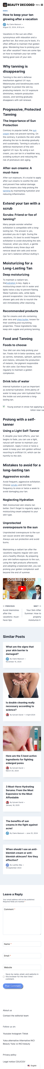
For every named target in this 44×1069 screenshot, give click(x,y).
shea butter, (23, 319)
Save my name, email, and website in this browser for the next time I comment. (22, 976)
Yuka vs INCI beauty (20, 1043)
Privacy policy (9, 1055)
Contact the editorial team (16, 1015)
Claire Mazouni (15, 24)
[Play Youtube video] (22, 588)
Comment (9, 909)
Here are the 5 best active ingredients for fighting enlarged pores (21, 759)
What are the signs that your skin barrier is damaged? (20, 650)
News (5, 11)
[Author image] (4, 24)
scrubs (14, 485)
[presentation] (22, 685)
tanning (7, 191)
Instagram (17, 1033)
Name (8, 944)
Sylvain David (17, 715)
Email (7, 956)
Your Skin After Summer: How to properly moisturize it (33, 613)
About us (7, 1010)
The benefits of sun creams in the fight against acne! (22, 825)
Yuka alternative (11, 1040)
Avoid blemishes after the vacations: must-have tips (11, 613)
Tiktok (25, 1033)
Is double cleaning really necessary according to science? (20, 706)
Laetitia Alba (17, 865)
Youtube (7, 1033)
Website (8, 967)
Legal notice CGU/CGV (14, 1061)
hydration (11, 283)
